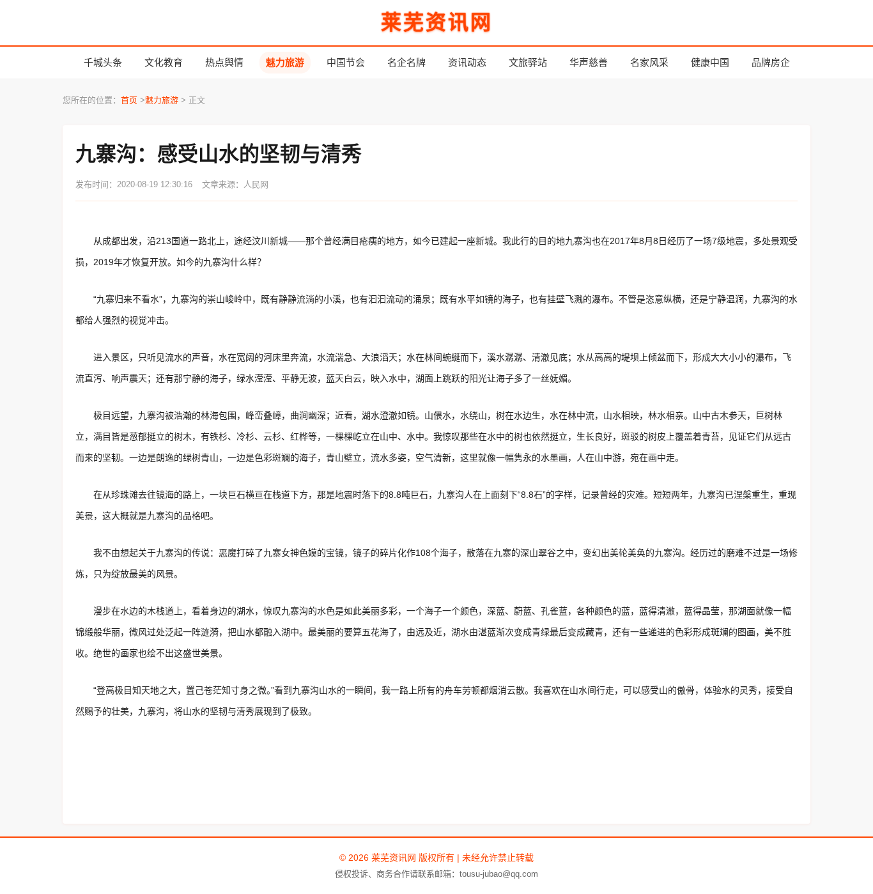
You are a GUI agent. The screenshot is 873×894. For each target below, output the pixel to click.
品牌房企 (771, 62)
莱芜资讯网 (437, 22)
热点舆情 (224, 62)
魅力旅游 (285, 62)
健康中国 (710, 62)
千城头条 (103, 62)
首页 (129, 100)
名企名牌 (406, 62)
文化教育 (163, 62)
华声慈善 (588, 62)
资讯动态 (467, 62)
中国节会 (346, 62)
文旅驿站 (528, 62)
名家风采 (649, 62)
